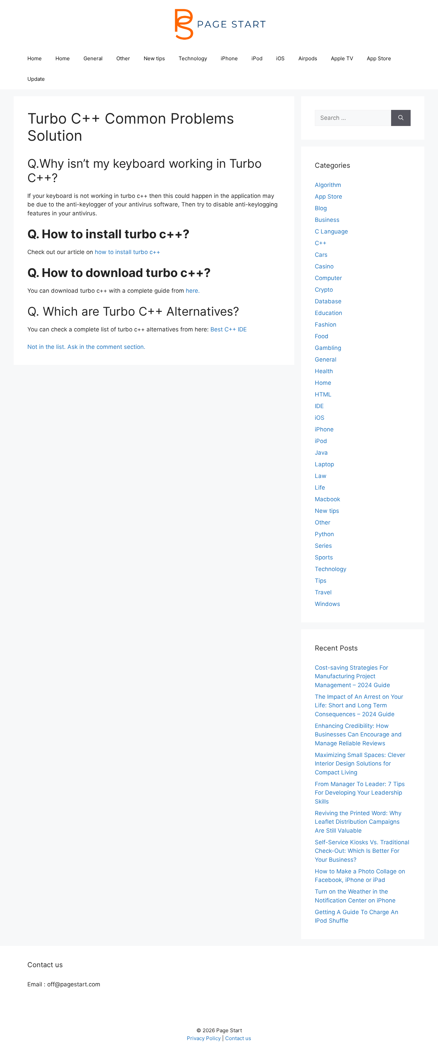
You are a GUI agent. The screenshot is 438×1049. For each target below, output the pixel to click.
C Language (331, 231)
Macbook (327, 499)
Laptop (324, 464)
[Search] (401, 118)
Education (328, 312)
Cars (321, 254)
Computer (328, 278)
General (93, 58)
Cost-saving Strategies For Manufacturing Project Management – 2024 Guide (352, 676)
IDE (319, 406)
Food (321, 336)
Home (34, 58)
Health (324, 371)
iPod (257, 58)
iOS (280, 58)
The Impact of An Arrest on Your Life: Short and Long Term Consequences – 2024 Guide (359, 705)
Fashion (325, 324)
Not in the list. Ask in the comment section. (86, 346)
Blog (321, 208)
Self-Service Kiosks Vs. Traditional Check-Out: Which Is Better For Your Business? (362, 851)
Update (36, 79)
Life (320, 487)
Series (323, 545)
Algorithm (328, 184)
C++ (320, 243)
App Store (379, 58)
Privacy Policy (204, 1038)
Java (321, 452)
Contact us (238, 1038)
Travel (323, 592)
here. (193, 290)
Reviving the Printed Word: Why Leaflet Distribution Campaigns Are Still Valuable (358, 822)
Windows (327, 604)
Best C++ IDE (228, 329)
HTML (323, 394)
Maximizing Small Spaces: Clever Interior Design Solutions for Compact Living (360, 763)
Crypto (324, 289)
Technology (193, 58)
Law (320, 475)
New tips (154, 58)
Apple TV (342, 58)
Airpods (307, 58)
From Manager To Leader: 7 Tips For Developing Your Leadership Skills (360, 793)
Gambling (328, 347)
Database (328, 301)
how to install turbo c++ (127, 252)
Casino (324, 266)
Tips (320, 580)
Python (324, 534)
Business (327, 219)
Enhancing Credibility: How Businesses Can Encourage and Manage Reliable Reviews (358, 734)
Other (123, 58)
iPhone (229, 58)
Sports (324, 557)
